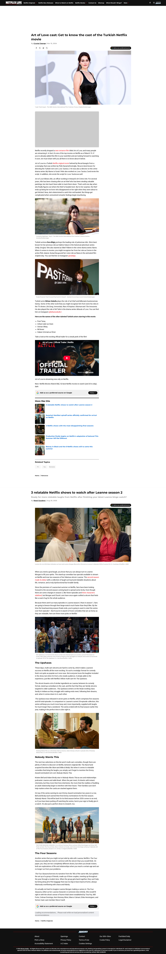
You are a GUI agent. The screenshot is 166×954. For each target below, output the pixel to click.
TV (38, 467)
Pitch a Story (39, 940)
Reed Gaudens (39, 501)
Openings (64, 936)
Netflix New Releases (45, 3)
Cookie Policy (105, 940)
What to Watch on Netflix (64, 3)
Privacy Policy (66, 940)
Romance (52, 467)
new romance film (62, 151)
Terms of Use (84, 940)
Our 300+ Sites (105, 936)
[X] (154, 2)
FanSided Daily (124, 936)
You (45, 467)
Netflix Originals (29, 3)
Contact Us (92, 3)
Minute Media (25, 948)
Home (37, 475)
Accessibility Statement (44, 943)
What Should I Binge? (114, 3)
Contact (82, 936)
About (37, 936)
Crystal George (40, 43)
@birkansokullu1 (55, 312)
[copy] (46, 48)
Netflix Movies (80, 3)
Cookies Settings (85, 943)
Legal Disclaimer (125, 940)
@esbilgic (72, 256)
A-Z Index (64, 943)
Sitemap (101, 3)
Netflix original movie (61, 163)
